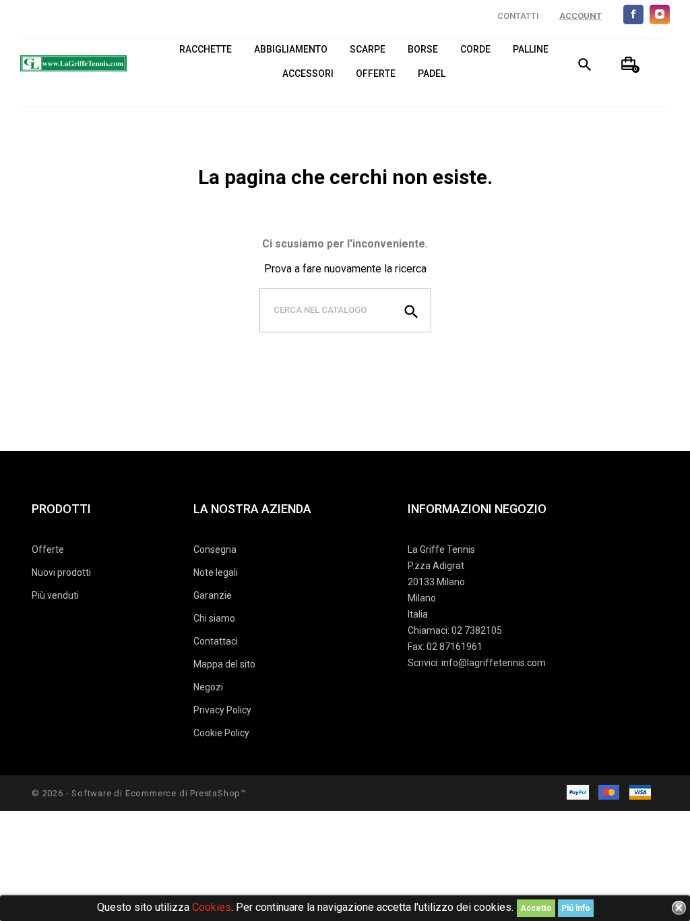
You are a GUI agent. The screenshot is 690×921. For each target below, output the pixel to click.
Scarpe (367, 49)
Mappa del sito (224, 664)
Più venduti (55, 595)
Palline (530, 49)
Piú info (575, 908)
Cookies (211, 907)
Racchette (205, 49)
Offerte (376, 74)
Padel (431, 74)
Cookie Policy (221, 732)
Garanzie (212, 595)
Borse (423, 49)
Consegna (215, 549)
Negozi (208, 687)
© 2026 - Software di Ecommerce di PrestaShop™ (139, 793)
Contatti (518, 16)
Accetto (536, 908)
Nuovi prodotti (61, 572)
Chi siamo (214, 618)
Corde (475, 49)
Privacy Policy (222, 710)
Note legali (215, 572)
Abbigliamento (290, 49)
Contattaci (215, 641)
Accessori (308, 74)
